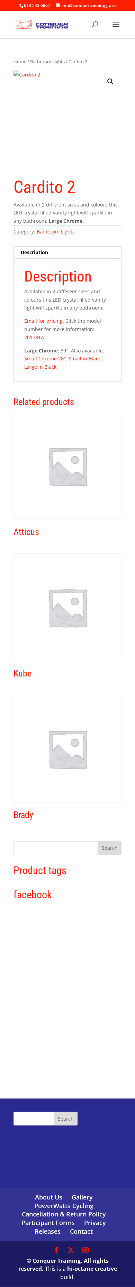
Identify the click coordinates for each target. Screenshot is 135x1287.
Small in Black (85, 358)
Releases (48, 1231)
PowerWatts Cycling (63, 1206)
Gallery (82, 1197)
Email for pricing (43, 321)
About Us (48, 1197)
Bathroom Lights (47, 61)
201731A (34, 337)
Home (20, 61)
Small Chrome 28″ (45, 358)
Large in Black (40, 367)
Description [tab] (34, 252)
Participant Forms (48, 1223)
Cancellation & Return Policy (64, 1214)
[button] (110, 81)
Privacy (95, 1223)
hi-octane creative (92, 1268)
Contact (81, 1231)
